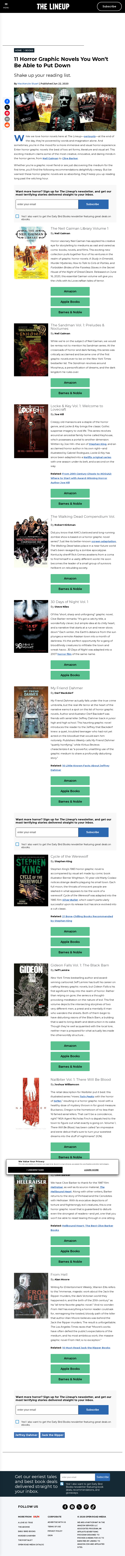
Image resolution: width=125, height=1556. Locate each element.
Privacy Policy (55, 1531)
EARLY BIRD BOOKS (26, 1531)
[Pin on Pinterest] (7, 113)
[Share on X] (7, 107)
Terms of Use (54, 1527)
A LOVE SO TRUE (25, 1523)
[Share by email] (7, 119)
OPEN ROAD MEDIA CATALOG (31, 1545)
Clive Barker (70, 158)
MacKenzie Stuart (28, 83)
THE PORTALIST (25, 1540)
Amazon (70, 291)
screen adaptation (103, 541)
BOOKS (29, 50)
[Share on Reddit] (7, 125)
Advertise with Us (57, 1522)
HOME (18, 50)
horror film (64, 654)
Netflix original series (97, 457)
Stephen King (97, 444)
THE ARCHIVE (24, 1527)
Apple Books (70, 302)
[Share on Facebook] (7, 101)
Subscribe (109, 6)
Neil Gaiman (50, 158)
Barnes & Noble (70, 312)
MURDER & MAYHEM (26, 1536)
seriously (90, 136)
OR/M (50, 1535)
